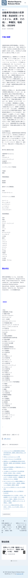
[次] (24, 552)
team (5, 28)
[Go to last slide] (4, 552)
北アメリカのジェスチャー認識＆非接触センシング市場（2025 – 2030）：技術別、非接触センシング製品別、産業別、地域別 (14, 483)
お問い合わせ (7, 438)
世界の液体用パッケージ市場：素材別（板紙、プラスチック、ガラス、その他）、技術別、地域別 (7, 526)
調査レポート (4, 9)
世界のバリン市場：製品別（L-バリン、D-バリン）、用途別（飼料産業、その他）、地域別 (13, 549)
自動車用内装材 (6, 514)
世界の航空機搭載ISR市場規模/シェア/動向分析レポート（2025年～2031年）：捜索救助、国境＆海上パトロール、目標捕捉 (14, 477)
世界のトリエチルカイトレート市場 (12, 456)
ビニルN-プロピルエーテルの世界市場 (12, 459)
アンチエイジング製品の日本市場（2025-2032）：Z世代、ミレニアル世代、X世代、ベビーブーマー (14, 506)
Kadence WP (19, 574)
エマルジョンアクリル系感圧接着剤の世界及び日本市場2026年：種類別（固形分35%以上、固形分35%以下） (15, 452)
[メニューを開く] (25, 3)
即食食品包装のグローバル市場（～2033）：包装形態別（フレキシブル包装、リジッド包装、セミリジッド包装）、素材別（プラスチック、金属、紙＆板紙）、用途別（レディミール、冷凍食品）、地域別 (15, 499)
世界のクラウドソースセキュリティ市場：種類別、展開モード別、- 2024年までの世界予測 (21, 525)
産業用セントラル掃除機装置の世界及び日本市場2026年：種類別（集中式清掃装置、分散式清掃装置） (14, 463)
